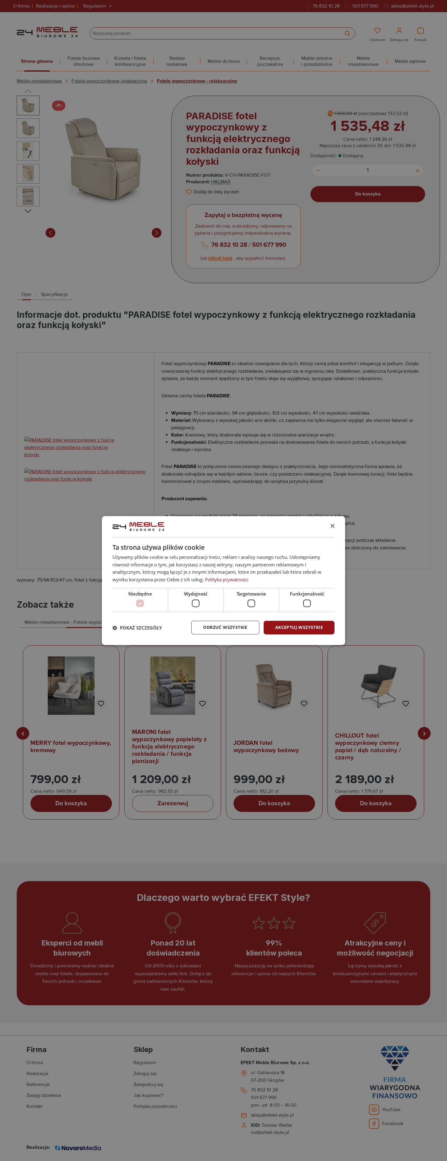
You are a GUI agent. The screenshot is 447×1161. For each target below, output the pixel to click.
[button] (137, 627)
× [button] (332, 526)
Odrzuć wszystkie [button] (225, 627)
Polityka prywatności (226, 579)
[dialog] (223, 580)
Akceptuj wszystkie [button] (299, 627)
